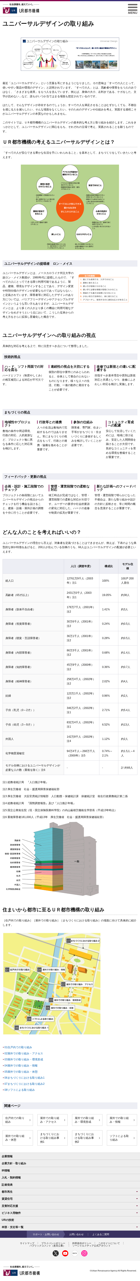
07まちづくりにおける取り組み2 (24, 1083)
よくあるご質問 (100, 1234)
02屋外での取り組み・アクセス (23, 1053)
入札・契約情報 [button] (11, 1177)
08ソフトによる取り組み (19, 1089)
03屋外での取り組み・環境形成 (23, 1059)
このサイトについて (109, 1243)
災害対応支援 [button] (10, 1205)
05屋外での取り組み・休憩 (21, 1071)
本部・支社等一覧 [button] (13, 1227)
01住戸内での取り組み (18, 1047)
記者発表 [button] (7, 1184)
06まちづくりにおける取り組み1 (24, 1077)
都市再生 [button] (7, 1191)
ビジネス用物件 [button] (11, 1212)
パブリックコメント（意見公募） (47, 1245)
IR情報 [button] (6, 1170)
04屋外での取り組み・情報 (21, 1065)
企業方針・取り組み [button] (14, 1163)
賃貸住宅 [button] (7, 1198)
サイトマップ (27, 1243)
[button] (133, 5)
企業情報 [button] (7, 1156)
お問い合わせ (76, 1234)
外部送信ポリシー (81, 1243)
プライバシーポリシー (53, 1243)
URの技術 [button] (8, 1219)
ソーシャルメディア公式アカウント (91, 1245)
